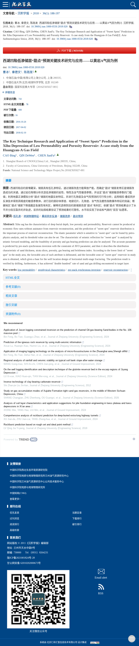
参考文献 (13, 286)
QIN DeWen (26, 155)
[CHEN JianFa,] (58, 155)
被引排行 (77, 524)
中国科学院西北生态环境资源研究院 (28, 469)
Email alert (101, 577)
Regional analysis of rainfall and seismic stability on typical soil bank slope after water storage (53, 360)
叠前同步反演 (49, 216)
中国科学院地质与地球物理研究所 (27, 487)
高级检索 (14, 530)
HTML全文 (13, 277)
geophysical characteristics (51, 270)
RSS (100, 593)
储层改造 (65, 216)
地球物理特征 (31, 216)
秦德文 (16, 72)
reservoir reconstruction (116, 270)
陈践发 (28, 72)
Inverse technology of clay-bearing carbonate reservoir (32, 381)
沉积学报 (23, 13)
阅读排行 (14, 524)
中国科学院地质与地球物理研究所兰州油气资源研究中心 (39, 475)
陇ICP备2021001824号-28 (21, 557)
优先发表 (14, 512)
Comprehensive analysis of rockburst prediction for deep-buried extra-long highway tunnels (51, 415)
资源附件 (13, 313)
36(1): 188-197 (51, 13)
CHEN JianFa (46, 155)
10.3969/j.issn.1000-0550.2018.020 (49, 26)
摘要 (8, 180)
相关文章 (11, 295)
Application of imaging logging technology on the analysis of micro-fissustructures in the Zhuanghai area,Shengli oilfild (65, 351)
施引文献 (11, 304)
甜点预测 (78, 216)
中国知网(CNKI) (18, 493)
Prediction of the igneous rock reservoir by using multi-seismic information (42, 342)
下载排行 (77, 518)
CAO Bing (9, 155)
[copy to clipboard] (96, 39)
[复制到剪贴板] (70, 26)
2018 (36, 13)
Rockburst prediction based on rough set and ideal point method (37, 424)
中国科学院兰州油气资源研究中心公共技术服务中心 (37, 481)
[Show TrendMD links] (133, 438)
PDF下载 (72, 50)
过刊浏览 (14, 518)
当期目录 (77, 512)
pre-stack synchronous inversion (84, 270)
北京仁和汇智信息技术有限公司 (62, 642)
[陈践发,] (36, 71)
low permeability (26, 270)
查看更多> (15, 499)
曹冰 (6, 72)
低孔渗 (17, 216)
